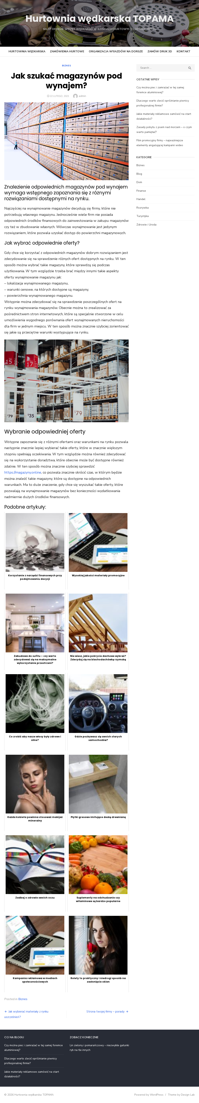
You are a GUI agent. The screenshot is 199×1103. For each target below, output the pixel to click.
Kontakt (183, 51)
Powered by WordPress (148, 1095)
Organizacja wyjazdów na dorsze (116, 51)
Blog (139, 174)
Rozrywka (142, 208)
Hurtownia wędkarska (27, 51)
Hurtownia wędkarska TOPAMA (99, 18)
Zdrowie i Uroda (146, 224)
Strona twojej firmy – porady (105, 1011)
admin (82, 96)
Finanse (141, 191)
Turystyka (142, 216)
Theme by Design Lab (181, 1095)
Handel (140, 199)
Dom (139, 182)
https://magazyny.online (22, 472)
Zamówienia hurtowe (67, 51)
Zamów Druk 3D (160, 51)
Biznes (66, 65)
